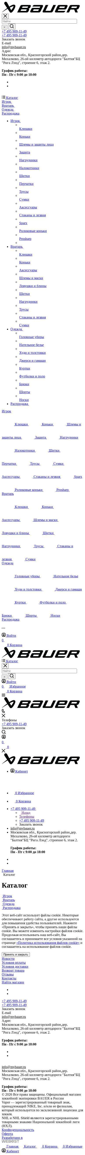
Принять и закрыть (15, 954)
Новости (8, 958)
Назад (25, 812)
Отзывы (8, 974)
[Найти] (11, 26)
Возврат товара (13, 970)
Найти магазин (13, 982)
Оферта (7, 1134)
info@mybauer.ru (14, 47)
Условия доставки (15, 966)
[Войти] (4, 737)
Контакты (9, 978)
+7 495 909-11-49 (14, 31)
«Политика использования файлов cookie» (48, 943)
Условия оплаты (14, 962)
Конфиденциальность (18, 1130)
